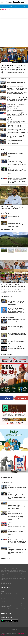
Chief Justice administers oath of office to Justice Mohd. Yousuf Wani (17, 126)
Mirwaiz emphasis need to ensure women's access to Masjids (16, 109)
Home (2, 6)
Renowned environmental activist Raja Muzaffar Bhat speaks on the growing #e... (17, 334)
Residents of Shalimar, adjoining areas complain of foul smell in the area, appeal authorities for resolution (17, 115)
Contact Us (22, 628)
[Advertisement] (14, 33)
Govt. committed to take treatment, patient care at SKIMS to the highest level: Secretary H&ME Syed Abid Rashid (17, 100)
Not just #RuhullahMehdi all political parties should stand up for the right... (16, 327)
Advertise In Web (15, 629)
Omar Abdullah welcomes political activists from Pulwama (16, 105)
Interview (9, 6)
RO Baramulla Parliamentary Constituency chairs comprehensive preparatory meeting (17, 142)
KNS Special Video (7, 317)
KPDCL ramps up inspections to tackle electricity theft (16, 83)
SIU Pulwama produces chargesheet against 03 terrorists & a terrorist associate (17, 136)
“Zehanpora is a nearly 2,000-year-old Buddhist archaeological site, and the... (16, 347)
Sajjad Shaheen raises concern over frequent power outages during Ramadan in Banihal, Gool (17, 121)
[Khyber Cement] (14, 13)
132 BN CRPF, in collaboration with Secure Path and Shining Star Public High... (16, 342)
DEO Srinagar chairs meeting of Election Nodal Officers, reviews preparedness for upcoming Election (17, 131)
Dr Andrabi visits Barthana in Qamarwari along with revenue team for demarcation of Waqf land (17, 88)
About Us (10, 628)
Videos (23, 6)
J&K (8, 85)
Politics (17, 6)
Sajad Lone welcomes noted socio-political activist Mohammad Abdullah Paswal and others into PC (17, 94)
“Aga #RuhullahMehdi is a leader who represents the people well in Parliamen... (17, 320)
